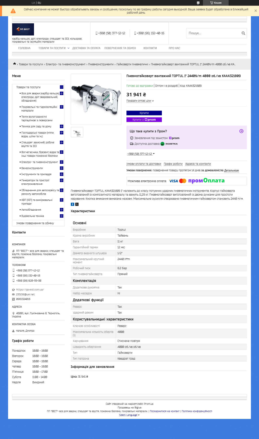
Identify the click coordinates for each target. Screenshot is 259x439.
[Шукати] (243, 33)
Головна (24, 48)
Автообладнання (31, 209)
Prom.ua (148, 404)
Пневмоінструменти (101, 64)
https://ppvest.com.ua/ (30, 289)
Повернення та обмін (120, 48)
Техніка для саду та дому (36, 126)
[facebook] (72, 205)
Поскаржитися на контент (164, 411)
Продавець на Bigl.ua (129, 407)
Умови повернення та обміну (35, 223)
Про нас (174, 48)
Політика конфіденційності (197, 411)
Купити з (138, 119)
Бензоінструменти (32, 168)
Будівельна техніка (32, 215)
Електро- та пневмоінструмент (65, 64)
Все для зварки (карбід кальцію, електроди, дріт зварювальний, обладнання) (40, 97)
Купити (144, 113)
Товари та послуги (52, 48)
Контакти (150, 48)
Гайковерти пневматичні (132, 64)
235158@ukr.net (25, 294)
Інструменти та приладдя (36, 174)
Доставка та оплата (86, 48)
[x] (77, 205)
